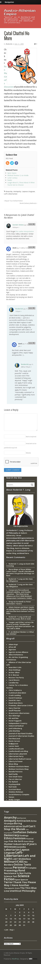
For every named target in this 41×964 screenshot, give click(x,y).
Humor (8, 844)
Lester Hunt (14, 746)
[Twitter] (12, 163)
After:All (12, 647)
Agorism (12, 649)
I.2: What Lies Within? (20, 633)
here (29, 545)
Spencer (24, 879)
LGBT (15, 858)
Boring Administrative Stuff (16, 825)
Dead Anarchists (16, 703)
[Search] (32, 485)
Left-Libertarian (10, 194)
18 (29, 919)
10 (24, 915)
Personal (19, 867)
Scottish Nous (15, 789)
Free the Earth (16, 841)
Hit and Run (13, 718)
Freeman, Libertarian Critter (21, 705)
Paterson (8, 868)
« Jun (6, 930)
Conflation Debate (25, 832)
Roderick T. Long (16, 564)
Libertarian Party (16, 756)
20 (6, 922)
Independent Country (18, 723)
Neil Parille (13, 774)
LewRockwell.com (16, 749)
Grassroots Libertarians (19, 713)
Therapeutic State (12, 888)
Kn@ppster (13, 743)
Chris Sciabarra (15, 690)
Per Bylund (13, 782)
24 (24, 922)
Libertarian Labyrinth (18, 754)
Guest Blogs (29, 841)
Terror (8, 882)
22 (15, 922)
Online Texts (22, 864)
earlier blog (11, 553)
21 (11, 922)
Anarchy (9, 191)
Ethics (8, 838)
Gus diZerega (14, 715)
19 (33, 919)
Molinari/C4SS (14, 861)
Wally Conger (14, 799)
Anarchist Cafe (15, 667)
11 (29, 915)
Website (28, 453)
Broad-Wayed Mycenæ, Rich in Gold (18, 618)
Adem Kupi (13, 644)
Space (17, 879)
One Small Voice (15, 776)
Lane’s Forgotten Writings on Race (20, 574)
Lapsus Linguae (28, 191)
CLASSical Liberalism (17, 693)
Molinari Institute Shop (19, 769)
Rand (21, 870)
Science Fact (10, 876)
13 (6, 919)
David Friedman (15, 698)
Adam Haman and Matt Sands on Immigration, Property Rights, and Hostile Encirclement (20, 609)
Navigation (9, 2)
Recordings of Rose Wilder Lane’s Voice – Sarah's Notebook (20, 570)
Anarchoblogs (14, 670)
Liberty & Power (16, 761)
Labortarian (12, 849)
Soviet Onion (18, 225)
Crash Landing (15, 695)
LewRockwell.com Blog (18, 751)
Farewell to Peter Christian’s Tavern (18, 602)
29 (15, 925)
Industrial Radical (16, 726)
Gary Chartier (14, 708)
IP (28, 844)
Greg (11, 601)
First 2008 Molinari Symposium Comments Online (19, 597)
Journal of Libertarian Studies (21, 736)
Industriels (19, 844)
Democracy (11, 835)
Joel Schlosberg (15, 728)
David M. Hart (14, 700)
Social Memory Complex (19, 794)
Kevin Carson (14, 741)
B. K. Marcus (14, 675)
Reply (30, 224)
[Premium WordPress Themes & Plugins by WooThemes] (33, 959)
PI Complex (31, 868)
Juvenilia (21, 846)
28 (11, 925)
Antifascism (21, 818)
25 (29, 922)
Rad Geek (13, 787)
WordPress (15, 959)
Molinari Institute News (19, 766)
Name (31, 436)
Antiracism (24, 820)
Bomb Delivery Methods (28, 203)
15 (15, 919)
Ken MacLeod (14, 738)
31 (24, 925)
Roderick (9, 44)
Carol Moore (14, 680)
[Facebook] (16, 163)
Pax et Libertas (15, 779)
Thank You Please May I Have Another (20, 883)
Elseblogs (23, 835)
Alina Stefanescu (16, 654)
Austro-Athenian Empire (20, 12)
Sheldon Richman (16, 792)
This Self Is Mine (13, 628)
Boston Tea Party (16, 677)
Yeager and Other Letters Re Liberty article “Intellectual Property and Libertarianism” (19, 624)
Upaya (11, 797)
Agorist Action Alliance (18, 652)
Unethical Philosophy (22, 890)
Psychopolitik (14, 784)
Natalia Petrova (15, 771)
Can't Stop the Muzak (19, 827)
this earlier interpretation (25, 231)
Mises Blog (13, 764)
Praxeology (11, 870)
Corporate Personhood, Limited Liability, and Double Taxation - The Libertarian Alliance (18, 593)
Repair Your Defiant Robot (14, 201)
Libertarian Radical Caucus (20, 759)
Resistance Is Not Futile (17, 873)
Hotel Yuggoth (15, 721)
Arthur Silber (14, 672)
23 (20, 922)
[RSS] (8, 163)
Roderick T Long (15, 579)
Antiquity (17, 191)
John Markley (14, 731)
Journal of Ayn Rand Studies (20, 733)
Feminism (19, 838)
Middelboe (24, 858)
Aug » (12, 930)
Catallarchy (13, 682)
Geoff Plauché (14, 710)
